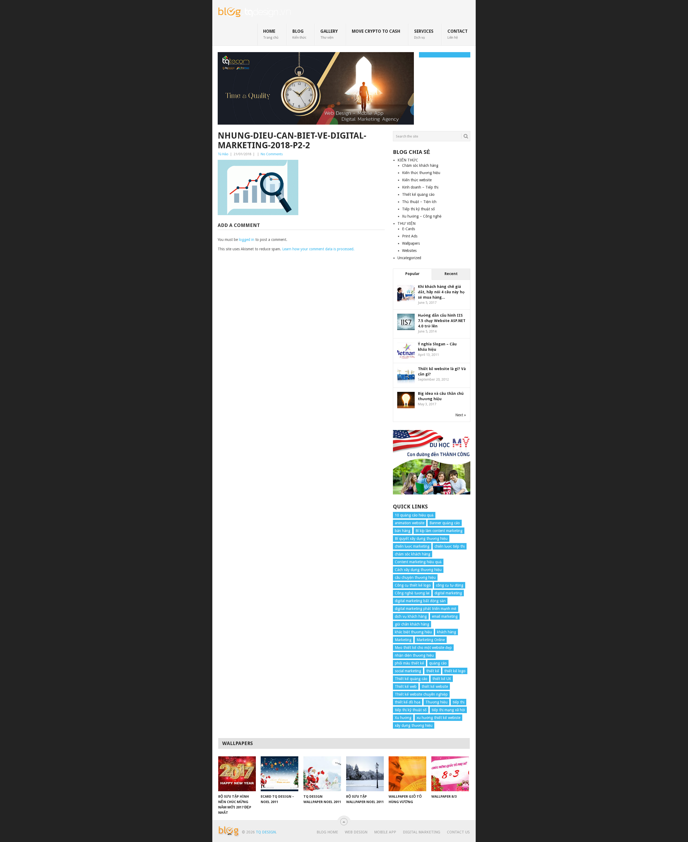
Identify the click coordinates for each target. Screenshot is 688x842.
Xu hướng (403, 717)
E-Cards (408, 229)
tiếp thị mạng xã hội (448, 710)
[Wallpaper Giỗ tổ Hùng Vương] (407, 773)
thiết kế (432, 671)
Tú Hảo (223, 154)
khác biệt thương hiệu (413, 632)
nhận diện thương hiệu (414, 655)
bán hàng (402, 531)
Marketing (403, 640)
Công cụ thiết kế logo (413, 585)
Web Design (356, 832)
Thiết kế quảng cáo (418, 194)
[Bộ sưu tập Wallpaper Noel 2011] (365, 773)
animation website (409, 523)
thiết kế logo (454, 671)
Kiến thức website (417, 180)
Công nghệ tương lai (412, 593)
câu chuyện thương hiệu (415, 577)
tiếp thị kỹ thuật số (411, 710)
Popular (412, 274)
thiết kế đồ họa (407, 702)
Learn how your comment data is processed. (318, 249)
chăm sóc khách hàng (412, 554)
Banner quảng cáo (444, 523)
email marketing (445, 616)
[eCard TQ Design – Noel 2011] (279, 773)
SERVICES (423, 34)
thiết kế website (435, 686)
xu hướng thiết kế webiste (438, 717)
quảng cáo (438, 663)
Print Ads (409, 236)
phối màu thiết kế (409, 663)
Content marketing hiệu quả (418, 562)
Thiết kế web (406, 686)
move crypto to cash (376, 31)
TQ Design (266, 832)
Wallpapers (411, 243)
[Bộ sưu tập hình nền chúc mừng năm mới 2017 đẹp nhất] (237, 773)
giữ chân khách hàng (412, 624)
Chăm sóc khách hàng (420, 165)
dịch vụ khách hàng (411, 616)
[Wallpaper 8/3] (450, 773)
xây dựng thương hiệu (413, 725)
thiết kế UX (441, 679)
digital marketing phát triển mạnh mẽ (425, 608)
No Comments (272, 154)
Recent (451, 274)
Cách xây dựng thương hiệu (418, 570)
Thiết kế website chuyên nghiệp (421, 694)
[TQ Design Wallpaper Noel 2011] (322, 773)
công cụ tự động (449, 585)
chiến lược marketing (412, 546)
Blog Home (327, 832)
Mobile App (385, 832)
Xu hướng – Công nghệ (422, 216)
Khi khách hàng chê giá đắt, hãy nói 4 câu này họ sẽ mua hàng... (441, 291)
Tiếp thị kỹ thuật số (418, 209)
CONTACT (457, 34)
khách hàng (446, 632)
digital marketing (448, 593)
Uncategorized (409, 258)
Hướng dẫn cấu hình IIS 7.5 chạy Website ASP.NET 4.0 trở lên (441, 320)
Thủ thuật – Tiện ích (419, 202)
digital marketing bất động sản (420, 601)
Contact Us (458, 832)
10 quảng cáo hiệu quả (414, 515)
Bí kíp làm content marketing (439, 531)
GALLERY (329, 34)
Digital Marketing (421, 832)
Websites (409, 250)
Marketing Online (431, 640)
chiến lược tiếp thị (450, 546)
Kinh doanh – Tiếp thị (420, 187)
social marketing (408, 671)
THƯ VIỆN (406, 223)
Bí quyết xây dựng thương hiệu (421, 538)
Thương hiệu (436, 702)
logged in (246, 239)
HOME (270, 34)
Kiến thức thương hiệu (421, 173)
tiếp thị (458, 702)
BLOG (299, 34)
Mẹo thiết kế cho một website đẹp (423, 647)
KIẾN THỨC (407, 160)
